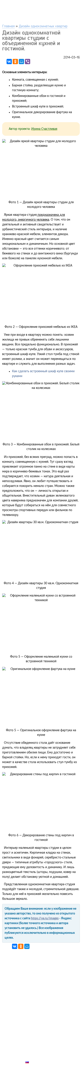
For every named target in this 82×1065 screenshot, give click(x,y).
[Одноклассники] (15, 61)
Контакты (34, 1047)
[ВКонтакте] (9, 61)
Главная (8, 26)
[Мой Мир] (21, 61)
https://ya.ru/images (45, 918)
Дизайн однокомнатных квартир (43, 26)
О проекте (34, 1052)
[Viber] (27, 61)
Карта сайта (36, 1057)
